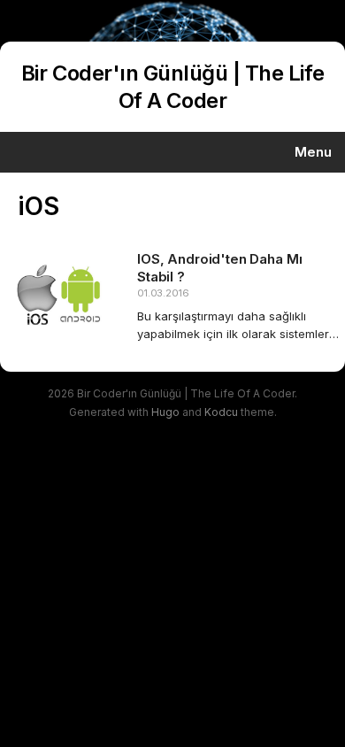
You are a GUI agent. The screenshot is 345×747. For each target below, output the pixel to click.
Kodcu (221, 412)
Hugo (165, 412)
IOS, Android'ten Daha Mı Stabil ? (219, 267)
